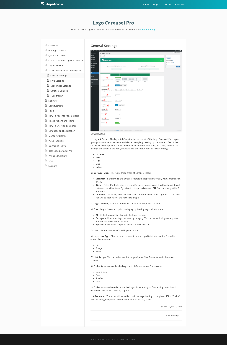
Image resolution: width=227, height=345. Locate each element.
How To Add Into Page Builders (63, 115)
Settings (52, 100)
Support (167, 4)
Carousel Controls (59, 90)
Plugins (156, 4)
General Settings (58, 75)
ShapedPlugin (108, 339)
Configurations (55, 105)
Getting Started (56, 50)
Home (146, 4)
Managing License (57, 135)
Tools (51, 110)
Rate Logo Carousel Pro (60, 150)
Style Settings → (174, 315)
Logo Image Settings (60, 85)
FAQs (50, 160)
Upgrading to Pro (57, 145)
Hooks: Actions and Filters (61, 120)
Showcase (180, 4)
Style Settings (57, 80)
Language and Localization (61, 130)
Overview (53, 45)
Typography (56, 95)
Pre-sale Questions (57, 155)
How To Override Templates (62, 125)
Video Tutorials (56, 140)
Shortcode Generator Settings (63, 70)
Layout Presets (55, 65)
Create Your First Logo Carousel (64, 60)
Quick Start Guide (57, 55)
